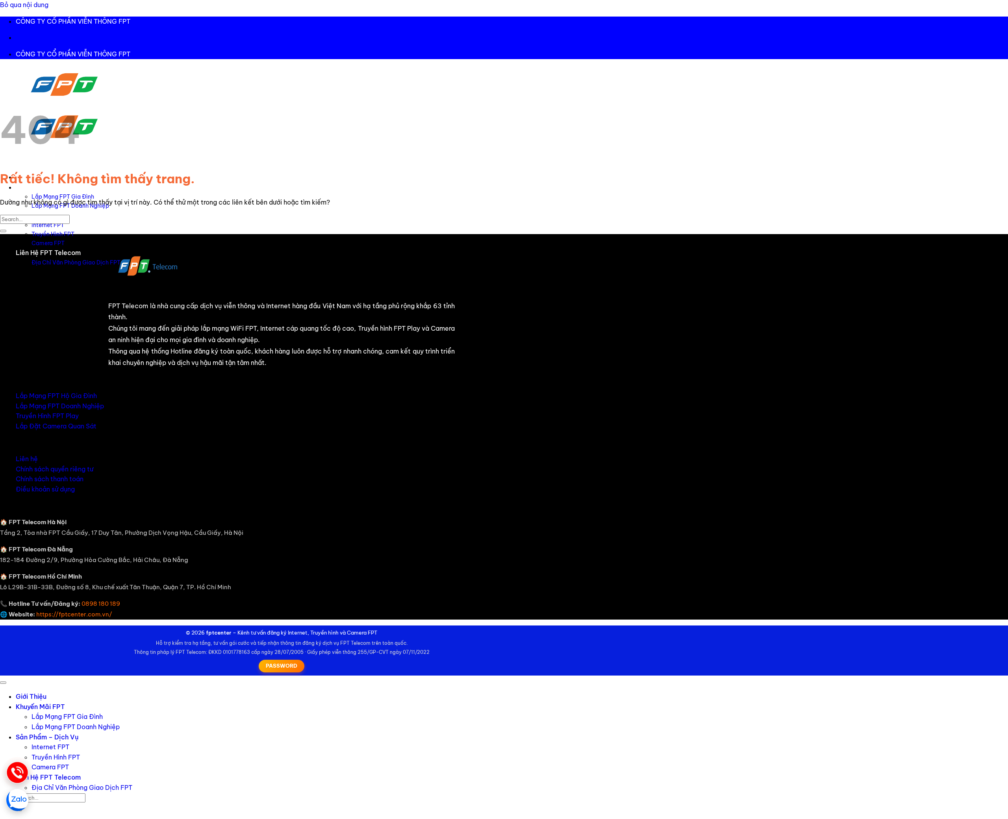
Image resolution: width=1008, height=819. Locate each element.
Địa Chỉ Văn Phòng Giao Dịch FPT (76, 262)
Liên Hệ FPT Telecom (48, 253)
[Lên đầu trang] (3, 682)
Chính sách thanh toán (49, 479)
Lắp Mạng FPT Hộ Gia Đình (56, 396)
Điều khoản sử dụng (45, 489)
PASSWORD (281, 666)
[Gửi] (3, 231)
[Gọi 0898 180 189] (17, 772)
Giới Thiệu (31, 696)
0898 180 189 (101, 603)
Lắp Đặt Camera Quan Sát (56, 426)
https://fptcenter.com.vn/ (74, 614)
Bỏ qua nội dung (24, 5)
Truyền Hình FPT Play (47, 416)
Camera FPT (48, 243)
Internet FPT (48, 225)
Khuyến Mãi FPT (40, 707)
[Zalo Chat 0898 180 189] (17, 800)
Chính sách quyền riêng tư (54, 469)
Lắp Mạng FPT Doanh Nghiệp (60, 406)
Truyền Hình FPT (53, 234)
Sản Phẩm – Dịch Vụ (47, 737)
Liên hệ (27, 459)
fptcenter (219, 632)
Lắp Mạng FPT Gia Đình (63, 196)
